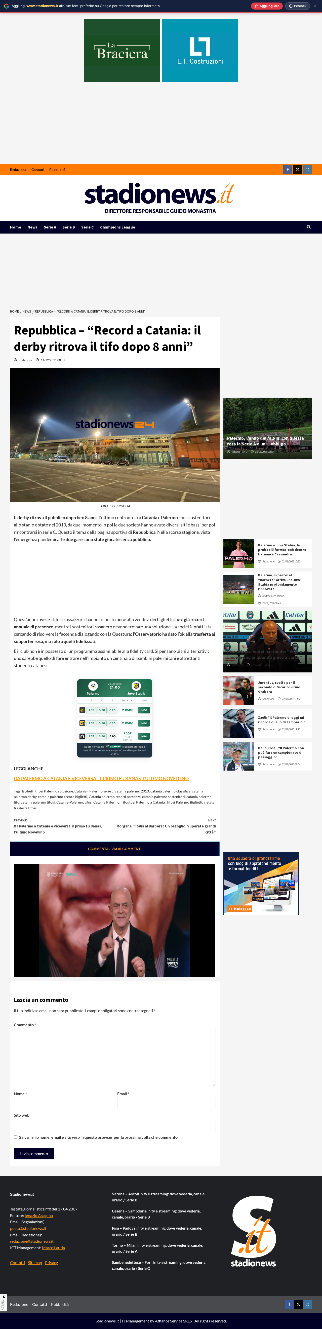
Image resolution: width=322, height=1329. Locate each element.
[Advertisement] (161, 126)
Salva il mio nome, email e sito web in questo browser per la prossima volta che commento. (99, 1137)
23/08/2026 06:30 (264, 451)
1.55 (91, 710)
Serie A (50, 227)
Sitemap (35, 1262)
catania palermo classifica (170, 791)
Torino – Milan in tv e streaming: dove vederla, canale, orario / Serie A (157, 1248)
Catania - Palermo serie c (93, 791)
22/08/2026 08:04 (291, 764)
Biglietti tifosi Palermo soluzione (47, 791)
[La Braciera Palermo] (122, 50)
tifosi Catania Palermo (102, 802)
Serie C (87, 227)
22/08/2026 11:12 (291, 729)
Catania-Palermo (69, 802)
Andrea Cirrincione (273, 596)
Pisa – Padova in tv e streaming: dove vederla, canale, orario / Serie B (157, 1231)
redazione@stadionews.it (32, 1241)
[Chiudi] (315, 6)
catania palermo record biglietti (62, 796)
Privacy (51, 1262)
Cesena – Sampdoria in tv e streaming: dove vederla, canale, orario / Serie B (156, 1214)
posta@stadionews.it (28, 1228)
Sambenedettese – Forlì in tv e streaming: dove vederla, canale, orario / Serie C (159, 1265)
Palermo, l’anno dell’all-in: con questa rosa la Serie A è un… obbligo (265, 441)
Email (123, 1093)
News (32, 227)
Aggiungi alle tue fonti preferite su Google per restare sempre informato (86, 6)
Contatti (37, 169)
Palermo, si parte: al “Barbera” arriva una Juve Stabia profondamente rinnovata (279, 582)
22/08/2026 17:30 (260, 665)
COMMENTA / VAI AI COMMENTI (115, 849)
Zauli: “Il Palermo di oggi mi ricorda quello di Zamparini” (281, 719)
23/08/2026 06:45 (271, 603)
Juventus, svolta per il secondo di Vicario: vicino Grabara (279, 687)
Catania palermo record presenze (115, 796)
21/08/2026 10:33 (291, 561)
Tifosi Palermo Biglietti (184, 802)
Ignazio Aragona (39, 1215)
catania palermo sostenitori (163, 796)
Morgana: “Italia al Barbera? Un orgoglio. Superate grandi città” (166, 826)
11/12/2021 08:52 (53, 360)
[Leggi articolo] (238, 553)
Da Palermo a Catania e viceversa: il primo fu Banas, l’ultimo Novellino (58, 826)
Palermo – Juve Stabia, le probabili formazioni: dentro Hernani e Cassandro (282, 549)
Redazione (18, 169)
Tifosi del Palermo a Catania (143, 802)
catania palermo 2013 (132, 791)
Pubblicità (57, 169)
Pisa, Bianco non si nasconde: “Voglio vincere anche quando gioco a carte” (264, 654)
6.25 (112, 710)
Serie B (68, 227)
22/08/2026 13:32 (291, 699)
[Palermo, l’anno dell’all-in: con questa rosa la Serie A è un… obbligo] (267, 428)
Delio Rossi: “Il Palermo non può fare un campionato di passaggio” (281, 752)
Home (15, 227)
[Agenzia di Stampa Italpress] (261, 883)
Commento (25, 1024)
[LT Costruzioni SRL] (200, 50)
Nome (20, 1093)
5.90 (112, 736)
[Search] (309, 227)
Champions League (117, 227)
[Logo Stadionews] (254, 1231)
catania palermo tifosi (38, 802)
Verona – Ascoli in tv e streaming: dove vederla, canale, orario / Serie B (158, 1197)
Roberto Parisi (239, 451)
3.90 (102, 710)
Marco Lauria (53, 1247)
